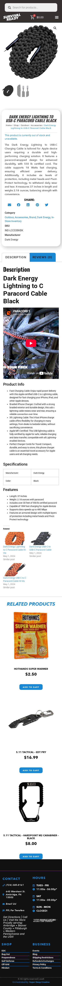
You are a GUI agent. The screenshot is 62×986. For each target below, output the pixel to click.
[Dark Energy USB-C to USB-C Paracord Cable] (40, 538)
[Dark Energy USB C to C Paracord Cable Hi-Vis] (14, 569)
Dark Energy (43, 217)
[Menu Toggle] (57, 17)
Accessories (36, 125)
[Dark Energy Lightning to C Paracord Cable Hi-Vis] (14, 538)
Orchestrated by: (31, 982)
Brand (32, 217)
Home (9, 125)
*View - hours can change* (45, 920)
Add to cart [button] (31, 687)
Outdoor (25, 125)
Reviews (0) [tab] (42, 257)
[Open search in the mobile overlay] (31, 7)
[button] (55, 28)
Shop (16, 125)
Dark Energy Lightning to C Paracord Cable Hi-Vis (14, 549)
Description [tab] (15, 257)
